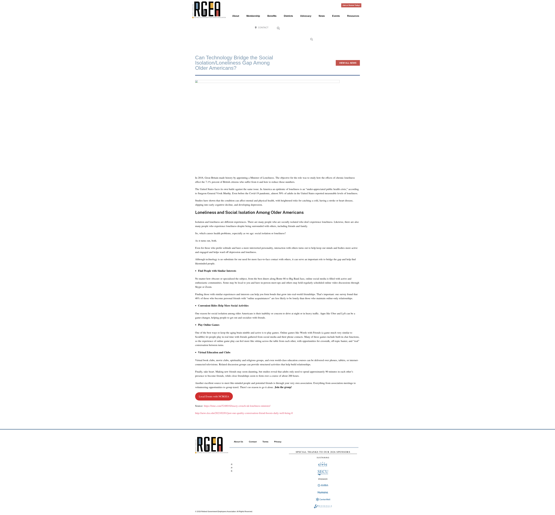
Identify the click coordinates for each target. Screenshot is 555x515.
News (322, 16)
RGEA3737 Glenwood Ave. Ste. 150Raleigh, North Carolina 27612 (245, 455)
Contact (253, 442)
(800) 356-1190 (240, 468)
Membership (253, 16)
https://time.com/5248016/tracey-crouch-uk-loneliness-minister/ (237, 405)
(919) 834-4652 (240, 464)
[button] (278, 28)
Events (336, 16)
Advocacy (305, 16)
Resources (353, 16)
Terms (265, 442)
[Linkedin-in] (358, 28)
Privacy (277, 442)
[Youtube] (352, 28)
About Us (238, 442)
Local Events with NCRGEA (214, 396)
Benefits (271, 16)
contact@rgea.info (241, 471)
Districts (288, 16)
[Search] (312, 40)
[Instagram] (346, 28)
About (235, 16)
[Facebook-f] (339, 28)
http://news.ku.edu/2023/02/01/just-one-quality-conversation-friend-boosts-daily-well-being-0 (244, 413)
